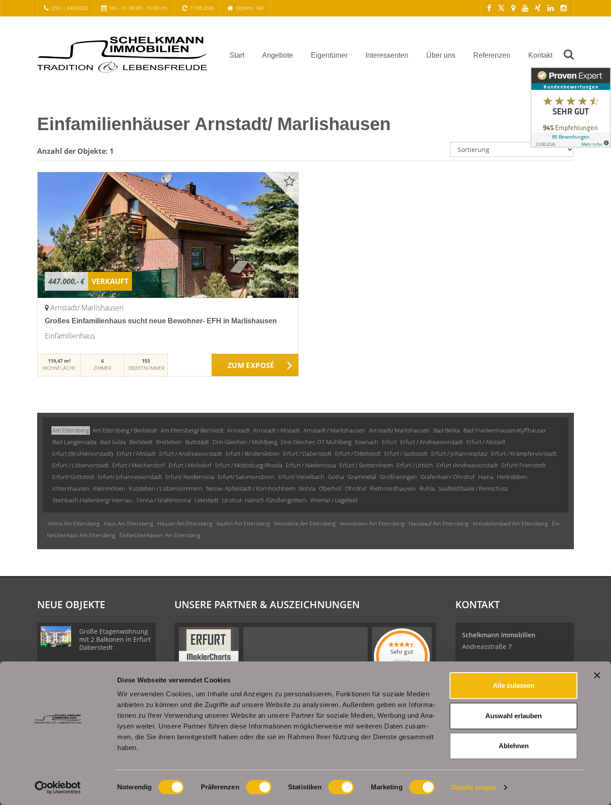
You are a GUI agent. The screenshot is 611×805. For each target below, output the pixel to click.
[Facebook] (489, 7)
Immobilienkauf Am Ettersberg (510, 523)
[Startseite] (122, 54)
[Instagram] (563, 7)
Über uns (440, 55)
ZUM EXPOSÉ (251, 365)
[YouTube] (525, 7)
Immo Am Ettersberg (73, 523)
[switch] (259, 787)
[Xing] (538, 7)
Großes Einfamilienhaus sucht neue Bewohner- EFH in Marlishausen (161, 321)
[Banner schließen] (597, 675)
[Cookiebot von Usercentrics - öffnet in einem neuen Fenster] (58, 787)
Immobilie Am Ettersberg (304, 523)
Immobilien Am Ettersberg (372, 523)
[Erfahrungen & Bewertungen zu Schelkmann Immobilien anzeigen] (570, 107)
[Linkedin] (550, 7)
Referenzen (491, 55)
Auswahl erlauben (513, 716)
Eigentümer (329, 55)
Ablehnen (514, 746)
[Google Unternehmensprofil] (513, 7)
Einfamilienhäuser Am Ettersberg (159, 535)
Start (236, 55)
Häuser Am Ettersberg (184, 523)
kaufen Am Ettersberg (243, 523)
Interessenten (386, 55)
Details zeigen (473, 787)
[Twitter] (501, 7)
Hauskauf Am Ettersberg (438, 523)
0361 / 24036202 (69, 7)
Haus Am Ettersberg (128, 523)
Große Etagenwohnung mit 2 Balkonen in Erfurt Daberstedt (115, 639)
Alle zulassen (514, 685)
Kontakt (540, 55)
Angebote (277, 55)
